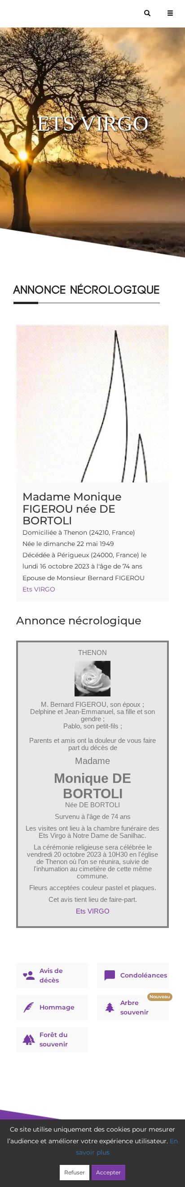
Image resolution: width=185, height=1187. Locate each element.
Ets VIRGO (38, 589)
